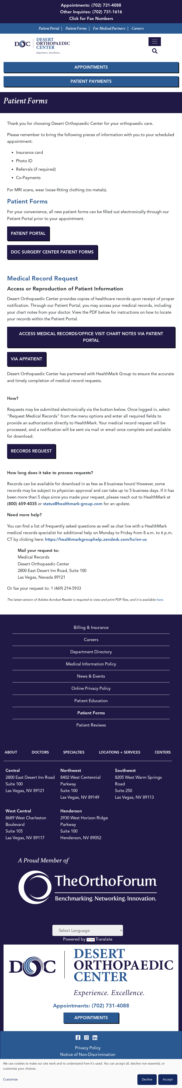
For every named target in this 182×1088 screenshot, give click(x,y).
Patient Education (91, 700)
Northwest (70, 770)
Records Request (31, 451)
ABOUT (11, 752)
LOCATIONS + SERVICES (119, 752)
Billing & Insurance (91, 627)
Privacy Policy (88, 1047)
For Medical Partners (109, 28)
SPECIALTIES (73, 752)
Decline (147, 1079)
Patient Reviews (91, 725)
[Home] (42, 46)
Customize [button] (10, 1079)
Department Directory (91, 651)
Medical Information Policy (91, 664)
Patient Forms (76, 28)
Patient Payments (91, 81)
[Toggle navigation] (154, 41)
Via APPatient (26, 358)
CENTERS (163, 752)
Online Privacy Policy (91, 688)
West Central (18, 811)
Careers (138, 28)
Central (13, 770)
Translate (103, 939)
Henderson (71, 811)
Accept (168, 1079)
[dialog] (91, 1073)
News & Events (91, 676)
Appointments (91, 67)
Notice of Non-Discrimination (87, 1054)
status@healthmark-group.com (72, 503)
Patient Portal (49, 28)
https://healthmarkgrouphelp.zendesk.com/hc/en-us (96, 539)
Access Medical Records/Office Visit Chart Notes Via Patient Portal (91, 337)
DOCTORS (40, 752)
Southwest (125, 770)
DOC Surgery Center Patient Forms (52, 252)
